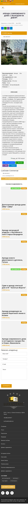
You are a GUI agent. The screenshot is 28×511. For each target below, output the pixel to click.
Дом (15, 77)
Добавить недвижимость (6, 447)
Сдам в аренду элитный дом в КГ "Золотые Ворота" (14, 287)
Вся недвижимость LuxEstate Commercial (14, 179)
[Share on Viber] (8, 28)
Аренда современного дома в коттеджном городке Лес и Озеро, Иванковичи (14, 341)
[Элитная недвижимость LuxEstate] (2, 7)
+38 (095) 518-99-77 (6, 3)
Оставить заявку (8, 486)
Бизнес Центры (4, 460)
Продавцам (3, 436)
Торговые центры (4, 464)
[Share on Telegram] (11, 28)
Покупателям (4, 433)
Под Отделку (5, 480)
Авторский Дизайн (15, 84)
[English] (4, 1)
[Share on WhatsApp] (5, 28)
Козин (8, 83)
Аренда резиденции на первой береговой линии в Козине (13, 313)
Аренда (16, 73)
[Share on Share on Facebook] (2, 28)
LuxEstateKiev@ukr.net (19, 3)
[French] (6, 1)
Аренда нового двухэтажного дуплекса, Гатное (12, 260)
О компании (3, 426)
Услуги (2, 429)
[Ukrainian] (12, 1)
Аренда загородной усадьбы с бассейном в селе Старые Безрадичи (12, 232)
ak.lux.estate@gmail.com (8, 175)
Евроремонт (15, 478)
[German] (8, 1)
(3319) (7, 23)
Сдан (10, 75)
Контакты (3, 443)
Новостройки (4, 457)
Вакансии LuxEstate (5, 440)
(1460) (18, 23)
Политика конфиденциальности (8, 467)
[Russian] (10, 1)
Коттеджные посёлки (5, 453)
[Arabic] (2, 1)
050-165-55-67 (6, 36)
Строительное (13, 480)
